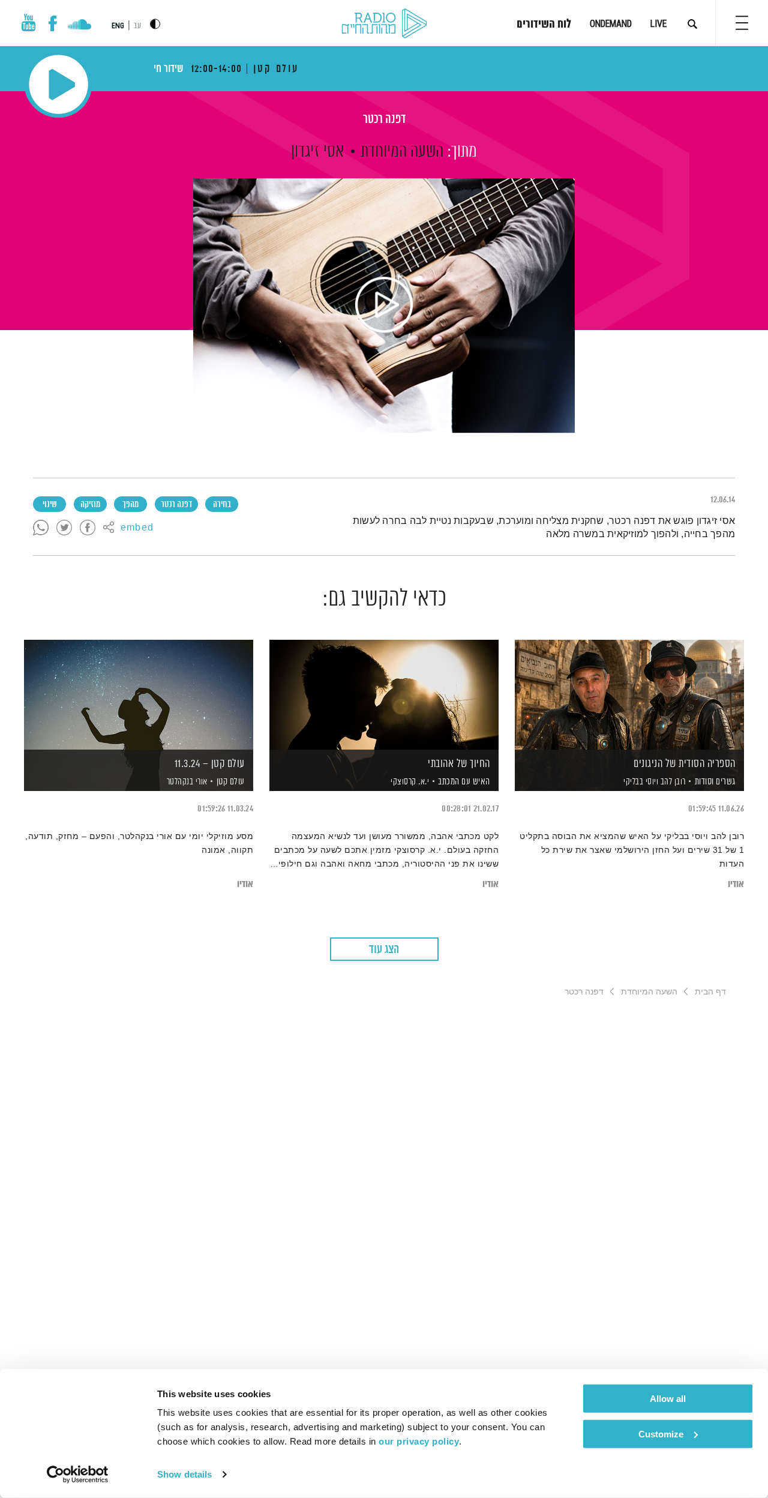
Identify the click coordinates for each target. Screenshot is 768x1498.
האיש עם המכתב (464, 782)
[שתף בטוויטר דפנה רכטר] (64, 528)
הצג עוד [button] (384, 950)
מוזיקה (90, 504)
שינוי (50, 504)
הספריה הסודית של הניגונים (685, 764)
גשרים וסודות (715, 782)
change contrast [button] (155, 24)
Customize (660, 1433)
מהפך (130, 504)
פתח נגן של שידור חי (58, 84)
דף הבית (710, 991)
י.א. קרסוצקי (409, 782)
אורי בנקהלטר (186, 782)
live (658, 23)
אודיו (736, 884)
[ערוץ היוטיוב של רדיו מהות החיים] (29, 22)
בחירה (222, 504)
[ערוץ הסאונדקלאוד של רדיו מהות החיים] (79, 25)
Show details (184, 1474)
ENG (118, 26)
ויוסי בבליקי (640, 782)
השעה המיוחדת (402, 151)
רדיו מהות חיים (384, 24)
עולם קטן (231, 782)
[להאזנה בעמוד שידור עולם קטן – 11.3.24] (138, 695)
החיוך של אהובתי (459, 764)
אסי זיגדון (317, 151)
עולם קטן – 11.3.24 (210, 764)
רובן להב (672, 782)
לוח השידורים (544, 24)
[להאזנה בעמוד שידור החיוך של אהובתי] (384, 695)
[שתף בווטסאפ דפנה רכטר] (41, 528)
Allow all (668, 1399)
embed (137, 528)
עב (137, 26)
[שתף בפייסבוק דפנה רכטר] (87, 528)
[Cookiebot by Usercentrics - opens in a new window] (77, 1475)
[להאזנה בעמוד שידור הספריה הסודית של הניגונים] (629, 695)
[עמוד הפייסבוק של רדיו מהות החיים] (52, 23)
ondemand (611, 23)
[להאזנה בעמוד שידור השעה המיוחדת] (384, 305)
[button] (742, 23)
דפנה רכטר (384, 119)
